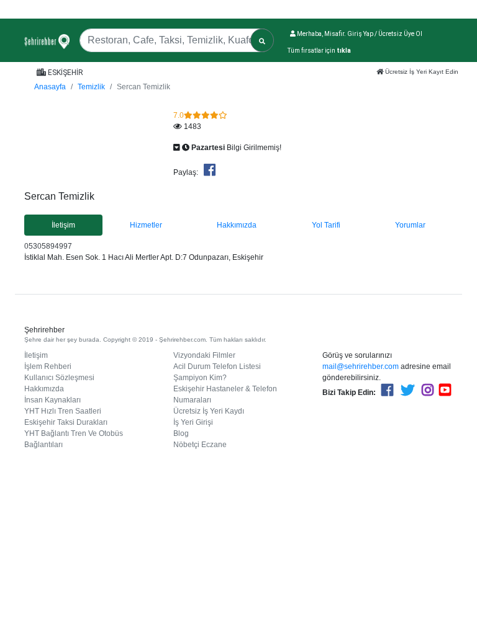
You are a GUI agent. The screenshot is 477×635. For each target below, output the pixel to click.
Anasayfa (50, 86)
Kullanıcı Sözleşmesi (59, 377)
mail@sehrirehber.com (360, 366)
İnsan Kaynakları (52, 400)
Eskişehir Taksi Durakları (65, 422)
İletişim (36, 355)
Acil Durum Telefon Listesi (217, 366)
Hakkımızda (44, 388)
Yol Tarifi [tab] (326, 225)
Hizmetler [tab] (146, 225)
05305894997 (48, 246)
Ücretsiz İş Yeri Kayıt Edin (420, 71)
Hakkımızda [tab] (237, 225)
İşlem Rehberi (47, 366)
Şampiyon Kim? (200, 377)
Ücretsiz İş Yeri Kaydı (208, 411)
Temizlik (91, 86)
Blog (181, 433)
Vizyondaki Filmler (204, 355)
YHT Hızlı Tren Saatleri (62, 411)
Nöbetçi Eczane (200, 444)
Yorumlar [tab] (410, 225)
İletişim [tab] (63, 225)
